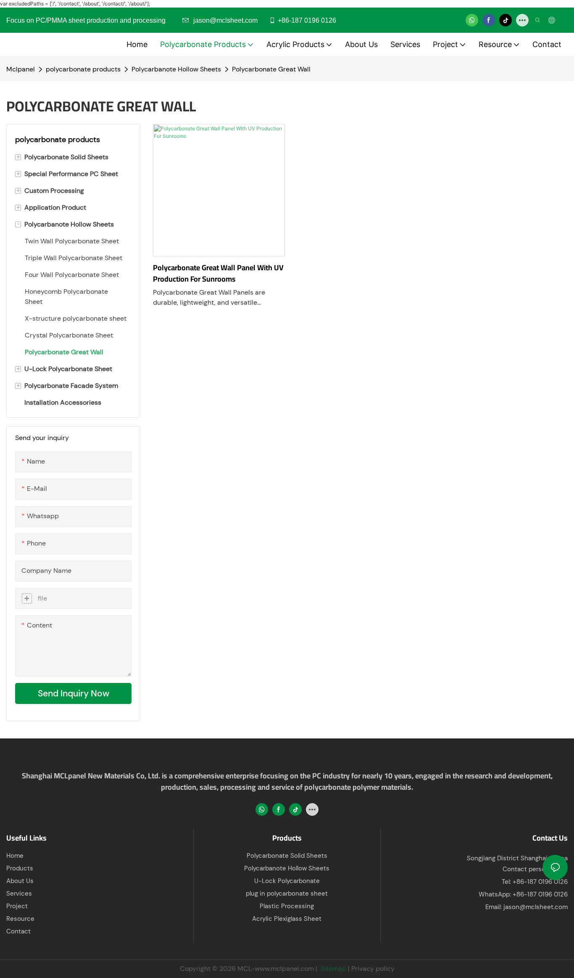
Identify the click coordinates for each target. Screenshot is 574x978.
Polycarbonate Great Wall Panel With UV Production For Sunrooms (218, 273)
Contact (18, 931)
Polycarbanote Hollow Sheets (176, 69)
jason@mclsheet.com (535, 907)
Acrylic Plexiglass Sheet (286, 919)
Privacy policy (373, 968)
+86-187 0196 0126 (307, 20)
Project (17, 906)
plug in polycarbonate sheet (287, 893)
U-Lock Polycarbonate (287, 881)
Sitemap (332, 968)
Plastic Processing (287, 906)
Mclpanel (20, 69)
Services (19, 893)
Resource (20, 919)
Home (15, 855)
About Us (20, 881)
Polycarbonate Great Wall (271, 69)
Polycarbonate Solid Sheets (287, 855)
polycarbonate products (83, 69)
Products (19, 868)
